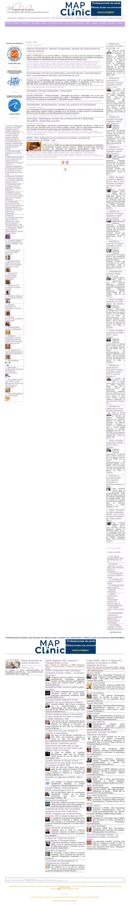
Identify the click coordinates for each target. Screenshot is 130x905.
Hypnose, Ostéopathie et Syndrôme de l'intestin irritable (13, 307)
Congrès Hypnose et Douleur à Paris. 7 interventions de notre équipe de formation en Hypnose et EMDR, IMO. (64, 762)
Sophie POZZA (93, 806)
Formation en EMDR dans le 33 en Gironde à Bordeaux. (114, 408)
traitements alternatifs (49, 157)
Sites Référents (13, 361)
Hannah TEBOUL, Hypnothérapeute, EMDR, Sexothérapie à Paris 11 (61, 789)
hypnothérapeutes (46, 66)
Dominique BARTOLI (96, 722)
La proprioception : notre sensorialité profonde (13, 252)
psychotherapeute (61, 85)
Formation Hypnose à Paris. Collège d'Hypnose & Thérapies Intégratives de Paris (14, 72)
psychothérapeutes (37, 87)
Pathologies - (26, 23)
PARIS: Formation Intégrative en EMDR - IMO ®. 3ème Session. (115, 444)
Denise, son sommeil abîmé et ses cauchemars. (13, 211)
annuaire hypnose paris (92, 61)
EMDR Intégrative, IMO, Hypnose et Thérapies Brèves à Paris (61, 661)
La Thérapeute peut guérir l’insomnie (115, 586)
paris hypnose (51, 68)
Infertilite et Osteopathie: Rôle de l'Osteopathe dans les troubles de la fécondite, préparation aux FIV (14, 339)
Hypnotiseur (58, 66)
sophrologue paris (63, 133)
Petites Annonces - (78, 23)
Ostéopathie (69, 101)
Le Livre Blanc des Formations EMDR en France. (115, 575)
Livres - (61, 23)
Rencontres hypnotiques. (56, 800)
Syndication (63, 888)
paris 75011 (42, 68)
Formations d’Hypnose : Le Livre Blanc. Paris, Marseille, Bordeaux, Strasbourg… (115, 567)
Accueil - (8, 23)
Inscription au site (71, 888)
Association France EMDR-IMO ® (14, 43)
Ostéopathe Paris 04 (43, 101)
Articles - (44, 23)
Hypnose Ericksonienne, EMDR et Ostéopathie (14, 318)
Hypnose (30, 64)
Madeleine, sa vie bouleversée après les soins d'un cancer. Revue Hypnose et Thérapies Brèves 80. (14, 195)
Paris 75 (33, 85)
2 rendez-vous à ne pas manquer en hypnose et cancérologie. (61, 732)
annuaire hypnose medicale (73, 61)
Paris (95, 66)
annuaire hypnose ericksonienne (51, 61)
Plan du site (54, 888)
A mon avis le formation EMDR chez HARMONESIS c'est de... (115, 559)
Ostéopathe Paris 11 (57, 101)
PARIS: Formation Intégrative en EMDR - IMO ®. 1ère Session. (115, 301)
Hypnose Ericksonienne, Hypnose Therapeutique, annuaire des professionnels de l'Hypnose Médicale (114, 599)
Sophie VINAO (93, 714)
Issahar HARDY (94, 673)
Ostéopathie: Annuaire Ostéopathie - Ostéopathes (49, 91)
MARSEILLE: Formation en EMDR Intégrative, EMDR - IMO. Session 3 (114, 214)
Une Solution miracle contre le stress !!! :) (115, 609)
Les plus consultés (114, 552)
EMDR (29, 152)
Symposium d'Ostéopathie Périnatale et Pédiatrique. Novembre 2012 (14, 370)
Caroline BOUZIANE (96, 683)
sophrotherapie (86, 133)
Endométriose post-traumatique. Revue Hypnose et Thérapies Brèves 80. (13, 187)
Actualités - (103, 23)
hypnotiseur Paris (69, 66)
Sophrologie (65, 131)
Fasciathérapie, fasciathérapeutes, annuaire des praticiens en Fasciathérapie (61, 105)
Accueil (28, 42)
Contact (120, 23)
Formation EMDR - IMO (61, 152)
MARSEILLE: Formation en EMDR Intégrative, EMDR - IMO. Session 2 (114, 150)
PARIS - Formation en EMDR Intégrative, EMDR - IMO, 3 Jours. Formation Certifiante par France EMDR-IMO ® (115, 182)
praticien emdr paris (75, 155)
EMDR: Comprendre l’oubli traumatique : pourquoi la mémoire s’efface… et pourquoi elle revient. (64, 672)
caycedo (29, 131)
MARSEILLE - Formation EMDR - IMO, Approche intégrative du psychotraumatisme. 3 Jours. (115, 481)
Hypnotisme (80, 66)
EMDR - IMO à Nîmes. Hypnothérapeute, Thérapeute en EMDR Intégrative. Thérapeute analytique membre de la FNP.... (109, 781)
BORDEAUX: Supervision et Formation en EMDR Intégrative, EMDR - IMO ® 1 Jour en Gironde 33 (114, 371)
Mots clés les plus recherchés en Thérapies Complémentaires (68, 897)
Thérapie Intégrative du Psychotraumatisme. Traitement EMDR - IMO (14, 242)
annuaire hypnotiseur (57, 63)
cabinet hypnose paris (90, 63)
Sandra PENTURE (95, 703)
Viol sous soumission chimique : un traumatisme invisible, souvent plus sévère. (102, 836)
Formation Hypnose (17, 880)
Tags (34, 42)
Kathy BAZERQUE (95, 785)
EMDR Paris (36, 152)
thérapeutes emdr (89, 155)
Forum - (67, 23)
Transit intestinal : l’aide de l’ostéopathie (13, 328)
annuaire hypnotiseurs (74, 63)
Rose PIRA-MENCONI (97, 796)
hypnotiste (89, 66)
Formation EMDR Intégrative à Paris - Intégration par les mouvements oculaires (63, 701)
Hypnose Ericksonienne (67, 64)
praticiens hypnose (64, 68)
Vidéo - (88, 23)
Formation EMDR (46, 152)
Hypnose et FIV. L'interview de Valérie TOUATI (13, 287)
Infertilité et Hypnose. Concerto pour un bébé (14, 297)
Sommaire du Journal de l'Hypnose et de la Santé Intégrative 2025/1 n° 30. (14, 171)
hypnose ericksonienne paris (86, 64)
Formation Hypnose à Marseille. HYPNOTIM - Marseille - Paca (14, 96)
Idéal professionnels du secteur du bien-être (31, 661)
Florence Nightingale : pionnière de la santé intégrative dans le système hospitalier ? (14, 128)
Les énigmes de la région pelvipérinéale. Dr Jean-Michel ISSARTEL (14, 352)
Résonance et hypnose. (56, 851)
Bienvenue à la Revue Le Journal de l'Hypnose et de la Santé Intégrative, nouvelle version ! (14, 179)
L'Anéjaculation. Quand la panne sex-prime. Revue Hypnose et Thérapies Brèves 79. (14, 204)
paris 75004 (33, 68)
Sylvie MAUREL (94, 777)
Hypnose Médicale (33, 66)
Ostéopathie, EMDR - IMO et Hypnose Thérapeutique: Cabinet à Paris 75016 (14, 230)
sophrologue (51, 133)
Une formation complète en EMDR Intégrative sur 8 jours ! (115, 626)
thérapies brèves (62, 880)
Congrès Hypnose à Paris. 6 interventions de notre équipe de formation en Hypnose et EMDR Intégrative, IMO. (64, 716)
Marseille (30, 155)
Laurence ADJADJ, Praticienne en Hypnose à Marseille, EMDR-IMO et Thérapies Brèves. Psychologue (115, 618)
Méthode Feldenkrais (111, 591)
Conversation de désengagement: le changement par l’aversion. (61, 862)
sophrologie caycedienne (79, 131)
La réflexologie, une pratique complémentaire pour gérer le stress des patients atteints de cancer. (14, 145)
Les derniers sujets (114, 548)
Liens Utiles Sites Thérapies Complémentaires (42, 897)
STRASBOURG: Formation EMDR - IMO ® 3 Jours (114, 274)
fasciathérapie (44, 115)
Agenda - (94, 23)
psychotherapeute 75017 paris (78, 85)
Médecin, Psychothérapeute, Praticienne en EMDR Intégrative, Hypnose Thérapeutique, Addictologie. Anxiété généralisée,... (109, 717)
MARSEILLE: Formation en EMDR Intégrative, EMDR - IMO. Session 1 (114, 120)
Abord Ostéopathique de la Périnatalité (14, 394)
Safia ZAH (91, 746)
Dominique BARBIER (96, 826)
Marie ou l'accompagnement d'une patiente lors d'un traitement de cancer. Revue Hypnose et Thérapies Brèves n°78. (14, 220)
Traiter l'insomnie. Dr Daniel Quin (60, 828)
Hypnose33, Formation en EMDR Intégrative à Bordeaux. (101, 733)
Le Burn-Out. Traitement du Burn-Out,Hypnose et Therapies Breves (60, 839)
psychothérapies (51, 87)
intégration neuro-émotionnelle (86, 154)
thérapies (61, 87)
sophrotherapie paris (38, 134)
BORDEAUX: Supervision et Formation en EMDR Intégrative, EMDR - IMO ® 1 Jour (114, 82)
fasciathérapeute (32, 115)
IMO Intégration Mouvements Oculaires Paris (58, 154)
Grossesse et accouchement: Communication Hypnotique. (11, 276)
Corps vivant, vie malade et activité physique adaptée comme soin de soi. (12, 136)
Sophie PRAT (93, 757)
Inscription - (112, 23)
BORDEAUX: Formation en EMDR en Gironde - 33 (114, 46)
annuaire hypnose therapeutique (38, 63)
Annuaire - (16, 23)
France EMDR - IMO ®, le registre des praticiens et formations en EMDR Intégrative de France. (104, 662)
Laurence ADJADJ (95, 816)
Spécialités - (36, 23)
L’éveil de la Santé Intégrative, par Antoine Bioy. (13, 153)
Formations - (53, 23)
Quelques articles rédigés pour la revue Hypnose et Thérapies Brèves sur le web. (13, 263)
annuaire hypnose (33, 61)
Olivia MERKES (94, 767)
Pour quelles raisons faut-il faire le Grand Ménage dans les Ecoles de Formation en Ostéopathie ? (14, 383)
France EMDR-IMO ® (76, 152)
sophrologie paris (40, 133)
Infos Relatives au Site (115, 632)
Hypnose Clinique (52, 64)
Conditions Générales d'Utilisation (91, 897)
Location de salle (26, 665)
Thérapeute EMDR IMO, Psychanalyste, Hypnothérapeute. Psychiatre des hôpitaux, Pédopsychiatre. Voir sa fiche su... (109, 830)
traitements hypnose (78, 68)
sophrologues (75, 133)
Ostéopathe (31, 101)
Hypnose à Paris (39, 64)
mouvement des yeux (41, 155)
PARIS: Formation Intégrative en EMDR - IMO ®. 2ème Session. (115, 334)
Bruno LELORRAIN (95, 693)
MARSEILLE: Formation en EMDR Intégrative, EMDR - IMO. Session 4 (114, 245)
